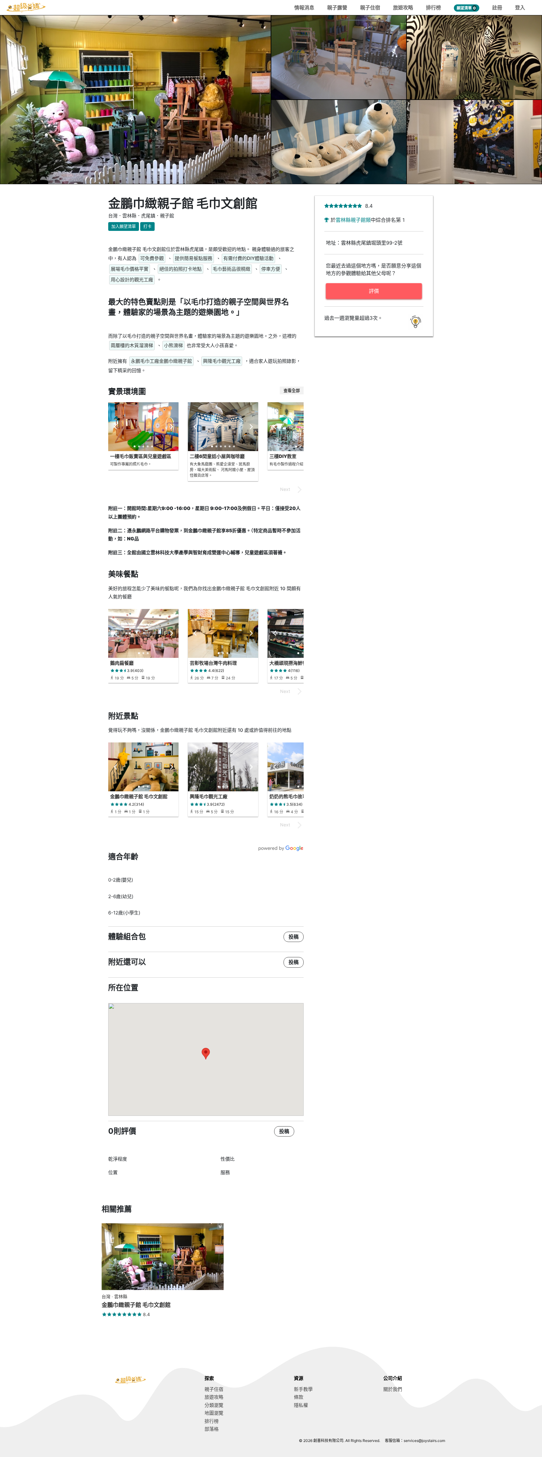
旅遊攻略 (403, 7)
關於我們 (392, 1389)
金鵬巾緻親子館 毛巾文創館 (138, 796)
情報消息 (304, 7)
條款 (298, 1397)
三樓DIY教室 (282, 456)
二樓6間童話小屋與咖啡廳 (217, 456)
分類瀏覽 (214, 1405)
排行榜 (433, 7)
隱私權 (301, 1405)
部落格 (212, 1429)
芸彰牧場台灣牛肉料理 (213, 663)
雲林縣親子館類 (353, 220)
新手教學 (303, 1389)
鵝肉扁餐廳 (122, 663)
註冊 (497, 7)
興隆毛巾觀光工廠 (208, 796)
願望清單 (466, 8)
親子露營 (337, 7)
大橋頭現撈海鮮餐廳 (290, 663)
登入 (520, 7)
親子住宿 (370, 7)
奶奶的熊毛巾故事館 (290, 796)
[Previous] (115, 427)
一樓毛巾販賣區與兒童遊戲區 (140, 456)
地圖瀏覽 (214, 1413)
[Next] (171, 427)
